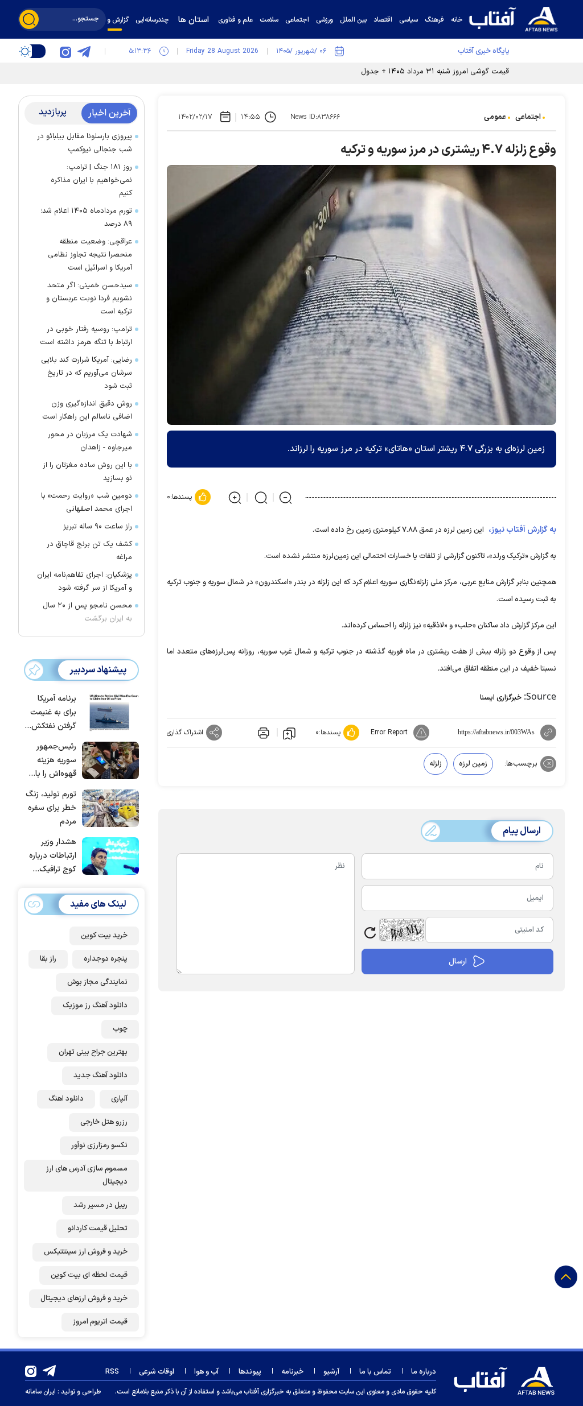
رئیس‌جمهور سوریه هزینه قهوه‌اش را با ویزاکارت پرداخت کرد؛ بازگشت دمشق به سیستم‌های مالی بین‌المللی (51, 761)
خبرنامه (292, 1372)
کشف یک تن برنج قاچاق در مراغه (89, 551)
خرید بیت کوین (104, 935)
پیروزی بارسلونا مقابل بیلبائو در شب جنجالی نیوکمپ (84, 143)
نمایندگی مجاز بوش (97, 982)
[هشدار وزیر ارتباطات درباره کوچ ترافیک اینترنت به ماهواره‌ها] (107, 855)
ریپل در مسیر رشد (100, 1205)
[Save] (289, 732)
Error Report (389, 732)
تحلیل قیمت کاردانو (98, 1228)
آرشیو (331, 1372)
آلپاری (119, 1099)
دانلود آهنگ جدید (100, 1075)
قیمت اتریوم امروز (100, 1322)
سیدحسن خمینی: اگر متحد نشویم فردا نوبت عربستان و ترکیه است (89, 298)
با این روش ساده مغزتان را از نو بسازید (87, 472)
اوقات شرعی (156, 1372)
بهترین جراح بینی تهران (93, 1052)
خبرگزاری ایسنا (501, 698)
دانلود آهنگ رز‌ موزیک (95, 1005)
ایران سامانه (40, 1392)
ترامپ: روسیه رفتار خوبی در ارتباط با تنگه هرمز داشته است (86, 336)
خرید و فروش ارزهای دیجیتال (84, 1298)
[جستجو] (29, 19)
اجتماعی (528, 117)
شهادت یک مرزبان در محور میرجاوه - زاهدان (90, 441)
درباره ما (423, 1372)
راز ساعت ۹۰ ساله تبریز (97, 526)
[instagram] (65, 51)
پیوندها (250, 1372)
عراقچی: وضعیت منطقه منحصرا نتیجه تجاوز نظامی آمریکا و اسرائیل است (90, 255)
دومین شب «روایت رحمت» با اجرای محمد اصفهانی (86, 502)
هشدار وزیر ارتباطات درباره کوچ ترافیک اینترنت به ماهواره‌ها (52, 856)
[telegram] (84, 51)
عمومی (495, 117)
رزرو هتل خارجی (104, 1122)
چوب (120, 1029)
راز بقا (48, 959)
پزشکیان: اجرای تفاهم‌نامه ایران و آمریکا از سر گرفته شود (84, 581)
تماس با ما (375, 1372)
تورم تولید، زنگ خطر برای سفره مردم (51, 808)
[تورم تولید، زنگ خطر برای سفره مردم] (107, 807)
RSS (112, 1372)
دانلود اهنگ (66, 1099)
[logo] (516, 17)
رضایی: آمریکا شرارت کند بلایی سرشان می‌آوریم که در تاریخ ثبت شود (86, 373)
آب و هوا (206, 1372)
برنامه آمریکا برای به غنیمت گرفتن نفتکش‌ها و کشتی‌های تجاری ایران (50, 713)
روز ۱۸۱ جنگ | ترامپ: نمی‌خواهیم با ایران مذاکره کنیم (91, 180)
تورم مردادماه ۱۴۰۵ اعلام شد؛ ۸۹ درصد (86, 217)
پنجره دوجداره (106, 959)
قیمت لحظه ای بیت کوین (89, 1275)
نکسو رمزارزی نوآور (99, 1145)
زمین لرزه (473, 764)
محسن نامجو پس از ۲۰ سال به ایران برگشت (87, 612)
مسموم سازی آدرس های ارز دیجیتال (87, 1175)
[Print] (262, 732)
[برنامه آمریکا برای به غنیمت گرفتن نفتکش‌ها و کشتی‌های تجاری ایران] (107, 711)
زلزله (435, 764)
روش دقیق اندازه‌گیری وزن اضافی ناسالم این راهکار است (87, 410)
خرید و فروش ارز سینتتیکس (86, 1252)
